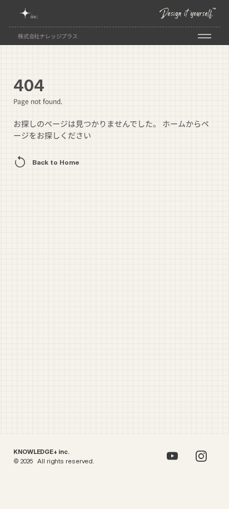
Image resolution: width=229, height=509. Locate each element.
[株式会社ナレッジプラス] (30, 13)
